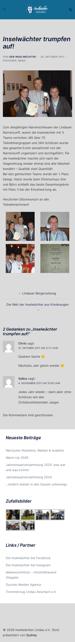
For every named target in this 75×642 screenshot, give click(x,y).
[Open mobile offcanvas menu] (4, 9)
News (22, 60)
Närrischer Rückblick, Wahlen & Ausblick (35, 450)
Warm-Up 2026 (17, 458)
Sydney (31, 635)
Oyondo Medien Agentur (23, 585)
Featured (9, 60)
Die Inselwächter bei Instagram (28, 565)
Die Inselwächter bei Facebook (28, 558)
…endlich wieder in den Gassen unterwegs (36, 484)
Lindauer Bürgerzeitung (39, 293)
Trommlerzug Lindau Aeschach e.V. (31, 592)
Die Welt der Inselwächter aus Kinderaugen (37, 304)
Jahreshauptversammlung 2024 (29, 477)
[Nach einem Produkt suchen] (70, 9)
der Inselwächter (22, 56)
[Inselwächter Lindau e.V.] (37, 9)
